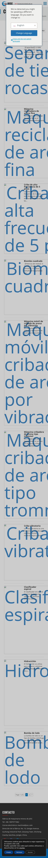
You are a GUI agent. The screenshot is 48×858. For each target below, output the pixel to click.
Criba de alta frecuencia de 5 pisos (32, 187)
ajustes (22, 848)
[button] (45, 3)
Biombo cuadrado (33, 261)
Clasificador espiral (30, 588)
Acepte (8, 852)
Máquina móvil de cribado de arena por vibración (33, 323)
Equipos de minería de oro (24, 3)
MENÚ (5, 3)
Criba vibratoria (32, 526)
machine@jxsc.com (25, 825)
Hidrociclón (30, 661)
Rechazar (19, 852)
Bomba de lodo (32, 733)
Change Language (24, 33)
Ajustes (30, 852)
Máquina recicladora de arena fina (31, 111)
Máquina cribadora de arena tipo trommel (34, 434)
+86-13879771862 (12, 822)
